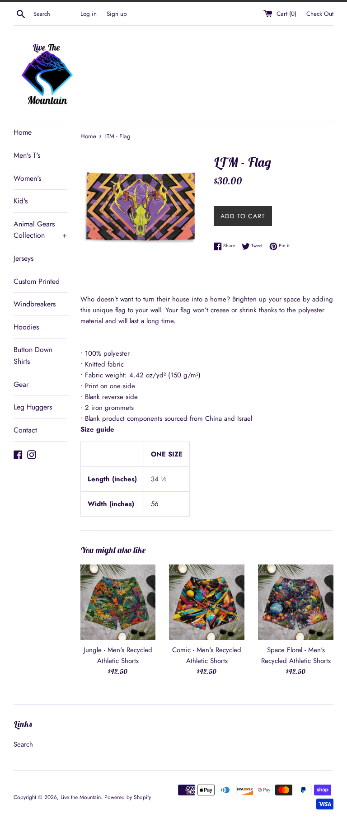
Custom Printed (37, 281)
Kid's (21, 201)
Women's (27, 178)
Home (23, 132)
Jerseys (23, 258)
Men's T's (27, 155)
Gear (21, 384)
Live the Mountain (81, 797)
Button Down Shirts (33, 355)
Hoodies (26, 327)
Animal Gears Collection (40, 230)
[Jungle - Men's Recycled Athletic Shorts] (118, 602)
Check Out (319, 13)
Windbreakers (35, 304)
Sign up (117, 13)
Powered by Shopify (127, 797)
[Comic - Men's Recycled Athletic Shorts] (206, 602)
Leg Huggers (33, 407)
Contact (25, 430)
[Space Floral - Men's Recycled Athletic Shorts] (295, 602)
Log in (88, 13)
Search (23, 744)
